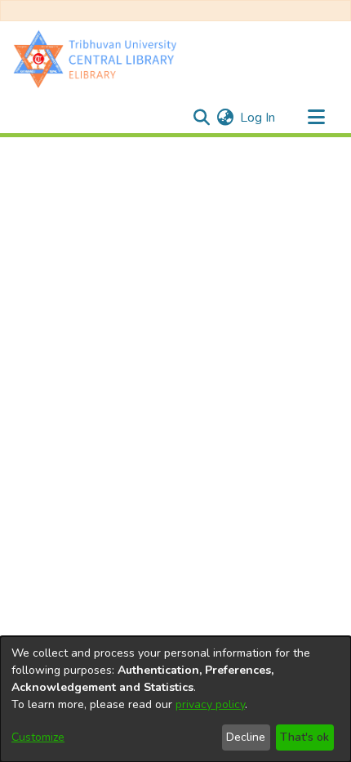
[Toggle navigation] (316, 117)
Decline (245, 737)
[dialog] (175, 699)
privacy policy (210, 704)
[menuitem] (225, 117)
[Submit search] (201, 117)
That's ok (304, 737)
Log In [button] (258, 118)
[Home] (98, 58)
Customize (37, 737)
